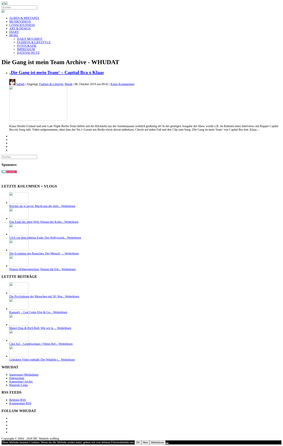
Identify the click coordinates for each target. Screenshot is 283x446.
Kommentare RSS (20, 403)
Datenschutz (16, 378)
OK (138, 442)
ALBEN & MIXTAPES (24, 18)
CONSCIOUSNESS (22, 25)
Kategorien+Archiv (21, 381)
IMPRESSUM (26, 49)
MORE (13, 35)
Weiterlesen (157, 442)
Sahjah (20, 84)
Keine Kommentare (122, 84)
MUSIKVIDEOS (20, 21)
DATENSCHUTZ (28, 52)
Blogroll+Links (18, 385)
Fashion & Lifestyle (51, 84)
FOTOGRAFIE (27, 45)
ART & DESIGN (20, 28)
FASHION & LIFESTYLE (34, 42)
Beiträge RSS (17, 399)
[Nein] (167, 443)
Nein (145, 442)
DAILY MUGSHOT (30, 38)
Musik (68, 84)
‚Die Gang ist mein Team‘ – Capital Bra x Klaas (56, 72)
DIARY (14, 32)
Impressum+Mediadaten (24, 374)
